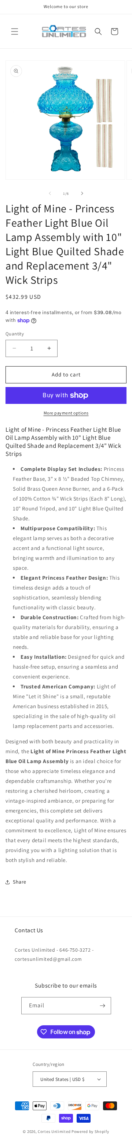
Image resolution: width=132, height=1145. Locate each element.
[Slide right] (82, 193)
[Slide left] (50, 193)
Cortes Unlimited (54, 1131)
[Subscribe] (103, 1005)
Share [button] (19, 881)
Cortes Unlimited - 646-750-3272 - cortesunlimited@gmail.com (54, 954)
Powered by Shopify (90, 1131)
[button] (15, 31)
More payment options (66, 413)
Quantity (15, 334)
